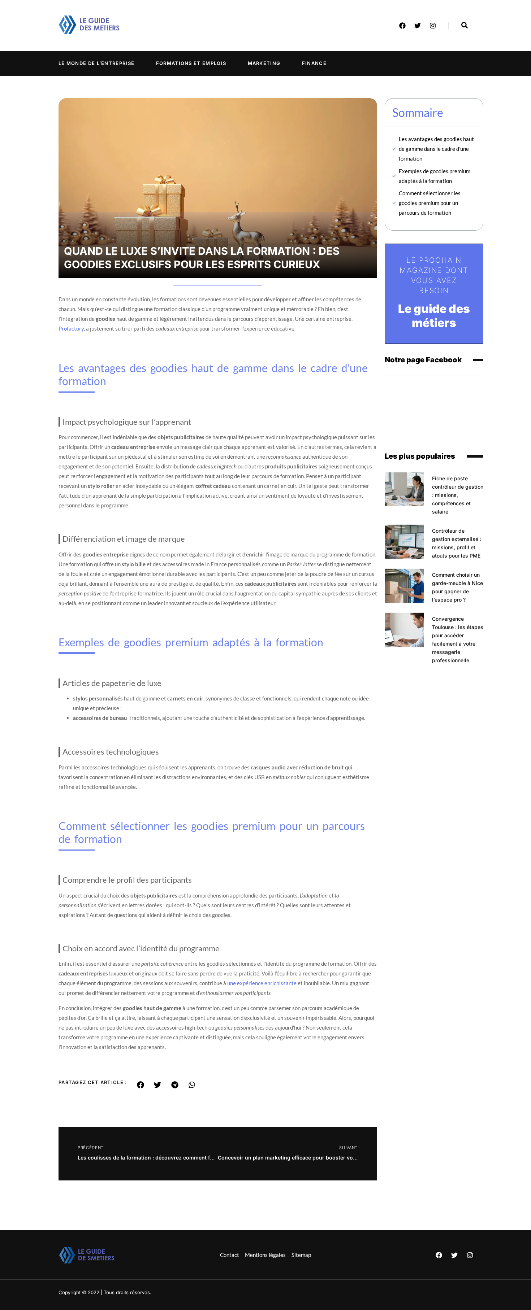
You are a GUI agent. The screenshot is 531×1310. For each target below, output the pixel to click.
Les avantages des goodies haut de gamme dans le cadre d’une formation (436, 149)
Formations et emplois (191, 63)
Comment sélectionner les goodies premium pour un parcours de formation (430, 203)
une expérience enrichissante (262, 983)
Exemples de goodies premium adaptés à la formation (434, 176)
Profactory (71, 328)
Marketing (264, 63)
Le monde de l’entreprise (96, 63)
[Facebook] (402, 25)
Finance (314, 63)
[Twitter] (417, 25)
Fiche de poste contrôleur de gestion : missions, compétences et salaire (457, 495)
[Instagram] (432, 25)
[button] (141, 1084)
